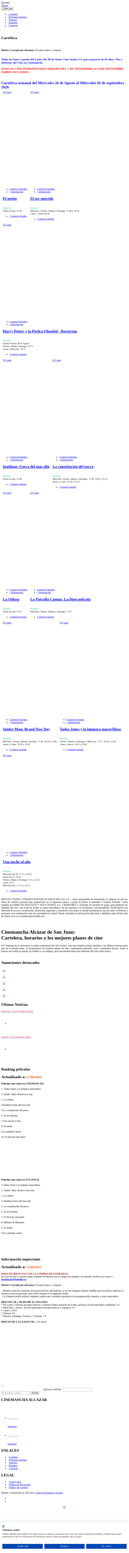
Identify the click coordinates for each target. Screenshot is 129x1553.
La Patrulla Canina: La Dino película (60, 599)
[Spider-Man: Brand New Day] (7, 623)
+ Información (16, 191)
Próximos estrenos (17, 17)
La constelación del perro (73, 466)
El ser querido (41, 198)
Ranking (12, 22)
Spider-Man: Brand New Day (26, 729)
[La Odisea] (7, 493)
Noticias (12, 20)
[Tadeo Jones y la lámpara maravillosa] (64, 623)
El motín (10, 198)
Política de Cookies (18, 1487)
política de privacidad (45, 1386)
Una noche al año (17, 862)
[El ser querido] (34, 92)
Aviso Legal (15, 1481)
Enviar (35, 1393)
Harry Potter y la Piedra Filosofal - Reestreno (40, 331)
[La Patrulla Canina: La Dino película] (34, 493)
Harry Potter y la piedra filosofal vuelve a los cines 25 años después (44, 1017)
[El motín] (7, 92)
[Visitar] (4, 972)
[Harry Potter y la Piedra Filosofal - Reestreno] (7, 225)
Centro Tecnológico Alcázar (49, 1492)
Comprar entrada (17, 216)
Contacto (13, 25)
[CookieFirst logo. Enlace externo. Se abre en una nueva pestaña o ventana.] (3, 1526)
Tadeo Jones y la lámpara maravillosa (90, 729)
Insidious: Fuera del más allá (26, 466)
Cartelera (13, 14)
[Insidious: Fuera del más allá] (7, 360)
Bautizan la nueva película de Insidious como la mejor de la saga (42, 1043)
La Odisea (11, 599)
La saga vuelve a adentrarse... (27, 1062)
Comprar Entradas (18, 189)
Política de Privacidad (19, 1484)
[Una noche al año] (7, 755)
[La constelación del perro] (57, 360)
